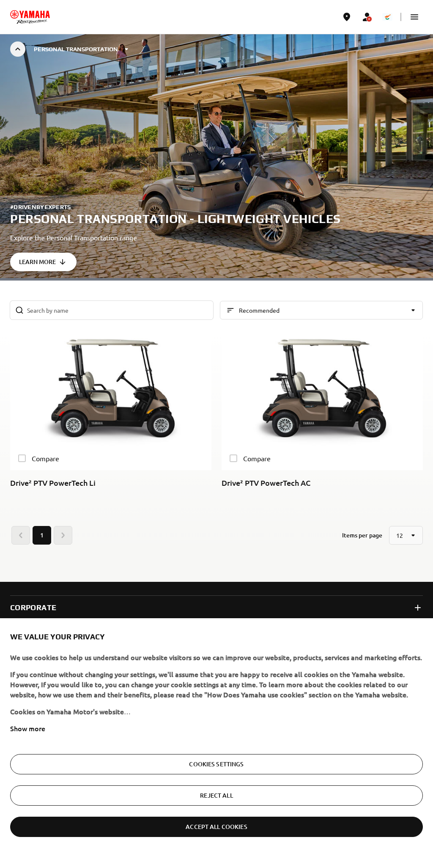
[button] (414, 16)
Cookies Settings (216, 764)
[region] (216, 738)
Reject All (216, 795)
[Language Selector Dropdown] (387, 16)
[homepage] (30, 17)
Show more (27, 728)
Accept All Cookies (216, 827)
